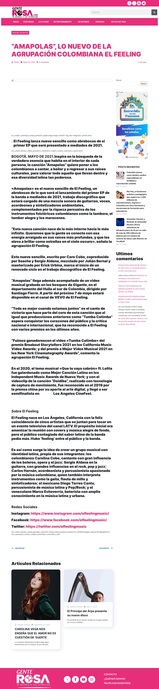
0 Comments (44, 62)
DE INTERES (83, 22)
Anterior (19, 548)
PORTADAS (28, 22)
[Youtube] (144, 3)
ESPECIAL (100, 22)
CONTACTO (110, 674)
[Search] (154, 12)
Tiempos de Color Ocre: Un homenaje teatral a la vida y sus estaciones (132, 268)
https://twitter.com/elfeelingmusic (56, 526)
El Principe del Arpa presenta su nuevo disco (87, 613)
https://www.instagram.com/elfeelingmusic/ (70, 513)
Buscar (118, 80)
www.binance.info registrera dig (130, 296)
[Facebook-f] (75, 679)
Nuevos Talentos (20, 33)
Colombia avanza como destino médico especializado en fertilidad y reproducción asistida (131, 178)
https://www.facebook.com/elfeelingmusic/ (68, 520)
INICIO (16, 22)
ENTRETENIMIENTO (62, 22)
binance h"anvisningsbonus (128, 286)
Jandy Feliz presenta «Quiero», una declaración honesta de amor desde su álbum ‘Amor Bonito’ (132, 321)
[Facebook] (139, 3)
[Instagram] (129, 3)
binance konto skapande (127, 265)
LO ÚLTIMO (43, 22)
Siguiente (104, 548)
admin (16, 62)
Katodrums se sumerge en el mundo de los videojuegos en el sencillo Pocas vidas (132, 278)
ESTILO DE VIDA (118, 22)
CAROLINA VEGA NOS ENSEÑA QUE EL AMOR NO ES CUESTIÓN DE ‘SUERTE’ (35, 633)
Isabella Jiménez (23, 625)
